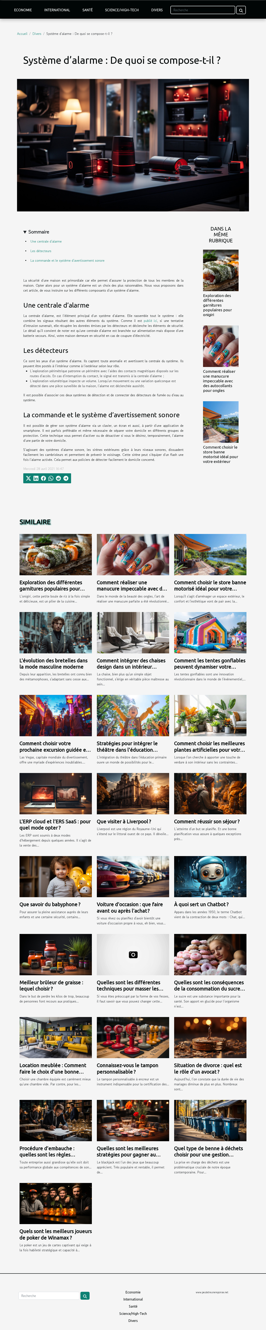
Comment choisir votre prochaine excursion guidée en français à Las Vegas (54, 750)
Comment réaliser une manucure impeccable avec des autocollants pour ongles (219, 381)
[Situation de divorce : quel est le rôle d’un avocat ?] (210, 1036)
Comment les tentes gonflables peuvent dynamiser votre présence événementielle (209, 667)
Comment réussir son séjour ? (207, 821)
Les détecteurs (40, 250)
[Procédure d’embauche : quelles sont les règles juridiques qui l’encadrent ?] (56, 1120)
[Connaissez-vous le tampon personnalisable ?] (133, 1036)
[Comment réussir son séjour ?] (210, 793)
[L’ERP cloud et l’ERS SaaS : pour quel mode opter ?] (56, 793)
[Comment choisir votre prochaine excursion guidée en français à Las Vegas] (56, 715)
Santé (88, 9)
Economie (23, 9)
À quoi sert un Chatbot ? (201, 904)
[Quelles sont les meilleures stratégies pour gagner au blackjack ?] (133, 1120)
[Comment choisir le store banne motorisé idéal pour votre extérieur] (221, 421)
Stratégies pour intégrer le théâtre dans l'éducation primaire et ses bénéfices (127, 750)
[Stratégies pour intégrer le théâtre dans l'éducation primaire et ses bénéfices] (133, 715)
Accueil (22, 33)
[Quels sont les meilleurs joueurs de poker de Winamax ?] (56, 1202)
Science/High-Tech (122, 9)
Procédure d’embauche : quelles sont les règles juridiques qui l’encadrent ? (50, 1155)
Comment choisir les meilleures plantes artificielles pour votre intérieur (209, 750)
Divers (157, 9)
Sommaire (38, 231)
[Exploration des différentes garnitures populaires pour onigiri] (221, 269)
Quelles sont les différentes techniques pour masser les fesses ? (128, 989)
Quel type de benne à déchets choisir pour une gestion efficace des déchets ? (208, 1155)
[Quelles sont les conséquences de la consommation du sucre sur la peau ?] (210, 954)
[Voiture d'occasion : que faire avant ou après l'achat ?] (133, 876)
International (57, 9)
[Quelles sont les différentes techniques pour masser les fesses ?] (133, 954)
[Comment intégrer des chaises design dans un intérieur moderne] (133, 632)
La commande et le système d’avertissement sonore (67, 260)
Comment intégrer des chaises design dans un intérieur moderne (131, 667)
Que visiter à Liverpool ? (124, 821)
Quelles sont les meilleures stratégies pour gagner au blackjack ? (127, 1155)
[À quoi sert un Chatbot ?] (210, 876)
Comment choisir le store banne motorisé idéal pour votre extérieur (220, 454)
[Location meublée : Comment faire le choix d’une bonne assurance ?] (56, 1036)
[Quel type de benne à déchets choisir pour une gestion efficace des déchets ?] (210, 1120)
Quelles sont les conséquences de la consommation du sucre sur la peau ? (209, 989)
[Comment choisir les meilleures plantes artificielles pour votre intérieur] (210, 715)
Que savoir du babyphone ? (50, 904)
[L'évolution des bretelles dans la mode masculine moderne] (56, 632)
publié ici (150, 320)
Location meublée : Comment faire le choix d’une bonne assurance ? (53, 1072)
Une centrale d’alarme (46, 241)
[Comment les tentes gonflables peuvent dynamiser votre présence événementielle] (210, 632)
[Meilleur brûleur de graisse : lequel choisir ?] (56, 954)
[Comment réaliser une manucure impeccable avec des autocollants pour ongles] (221, 345)
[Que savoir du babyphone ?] (56, 876)
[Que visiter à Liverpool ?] (133, 793)
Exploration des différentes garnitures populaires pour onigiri (217, 305)
